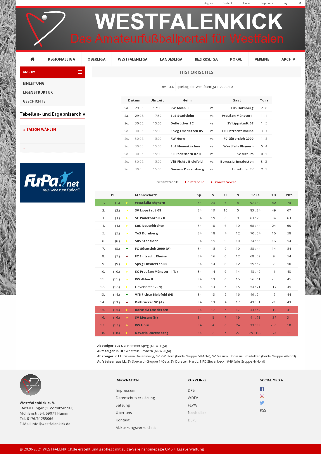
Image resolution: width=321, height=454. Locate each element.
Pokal (236, 59)
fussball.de (197, 412)
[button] (52, 72)
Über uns (124, 412)
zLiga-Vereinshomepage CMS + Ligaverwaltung (163, 449)
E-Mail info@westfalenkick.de (45, 423)
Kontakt (247, 3)
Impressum (267, 3)
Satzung (123, 405)
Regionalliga (61, 59)
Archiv (288, 59)
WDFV (193, 397)
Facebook (228, 3)
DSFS (192, 420)
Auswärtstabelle (224, 182)
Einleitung (34, 83)
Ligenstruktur (38, 92)
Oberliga (96, 59)
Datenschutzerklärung (135, 397)
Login (286, 3)
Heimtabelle (195, 182)
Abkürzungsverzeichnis (136, 427)
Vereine (262, 59)
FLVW (192, 405)
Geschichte (34, 101)
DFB (191, 390)
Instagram (207, 3)
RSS (263, 410)
